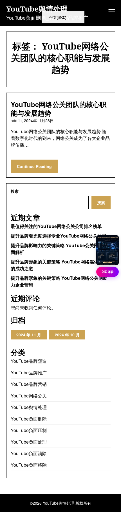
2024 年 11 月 (28, 334)
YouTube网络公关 (29, 395)
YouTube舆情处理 (37, 9)
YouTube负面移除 (29, 465)
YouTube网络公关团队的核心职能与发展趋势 (58, 108)
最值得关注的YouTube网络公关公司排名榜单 (56, 226)
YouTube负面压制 (29, 430)
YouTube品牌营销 (29, 384)
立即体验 (107, 272)
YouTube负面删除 (29, 418)
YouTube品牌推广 (29, 372)
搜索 (15, 191)
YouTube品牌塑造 (29, 361)
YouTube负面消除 (29, 453)
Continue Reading (34, 166)
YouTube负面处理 (29, 442)
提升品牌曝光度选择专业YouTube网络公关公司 (58, 235)
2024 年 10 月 (67, 334)
